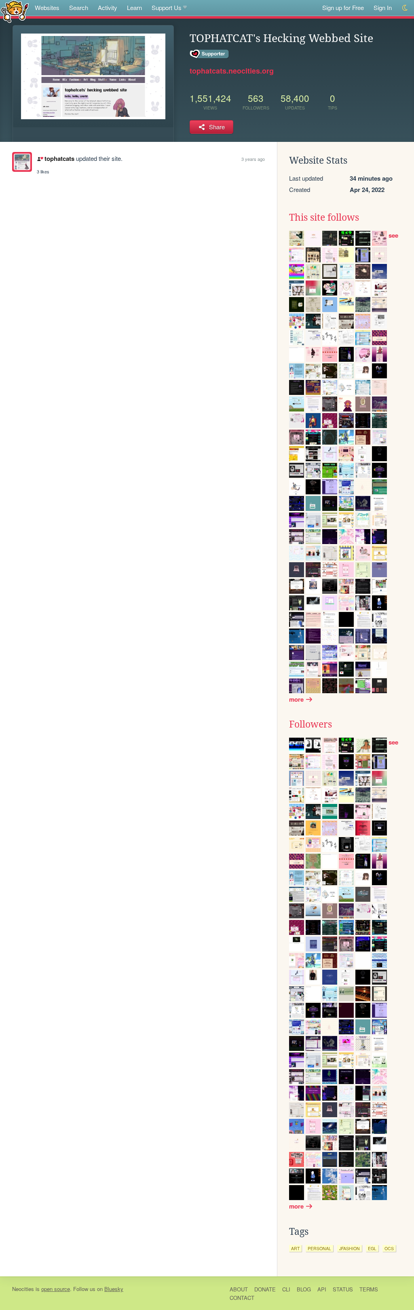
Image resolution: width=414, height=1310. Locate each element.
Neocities (23, 1289)
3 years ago (253, 159)
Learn (134, 7)
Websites (47, 7)
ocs (389, 1248)
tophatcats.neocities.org (232, 70)
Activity (107, 7)
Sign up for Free (343, 7)
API (321, 1289)
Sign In (383, 7)
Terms (368, 1289)
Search (78, 7)
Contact (242, 1298)
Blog (304, 1289)
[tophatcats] (22, 162)
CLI (286, 1289)
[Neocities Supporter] (210, 54)
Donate (265, 1289)
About (239, 1289)
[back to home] (15, 11)
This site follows (324, 217)
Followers (310, 724)
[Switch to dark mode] (405, 8)
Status (343, 1289)
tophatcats (59, 158)
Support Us (167, 7)
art (295, 1248)
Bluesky (113, 1289)
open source (55, 1289)
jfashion (349, 1248)
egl (372, 1248)
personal (319, 1248)
